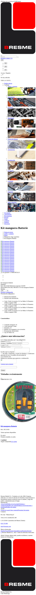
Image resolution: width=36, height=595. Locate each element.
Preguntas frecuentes (23, 510)
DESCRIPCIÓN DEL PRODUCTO (11, 287)
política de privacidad (18, 355)
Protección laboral (13, 139)
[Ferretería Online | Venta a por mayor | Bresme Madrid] (18, 53)
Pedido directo (8, 83)
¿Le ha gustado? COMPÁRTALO (10, 272)
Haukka (3, 531)
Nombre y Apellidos (6, 343)
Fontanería (11, 170)
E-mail (2, 345)
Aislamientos (11, 149)
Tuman (16, 531)
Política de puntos (11, 507)
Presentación (4, 293)
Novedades (7, 213)
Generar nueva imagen (7, 364)
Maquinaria (11, 118)
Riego (6, 235)
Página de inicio (8, 232)
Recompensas (8, 216)
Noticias (6, 222)
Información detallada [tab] (10, 297)
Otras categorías (12, 202)
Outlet (6, 219)
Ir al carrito (14, 441)
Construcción (11, 160)
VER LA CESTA (6, 80)
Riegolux (11, 531)
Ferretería (10, 107)
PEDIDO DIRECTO (6, 58)
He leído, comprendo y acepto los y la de (17, 355)
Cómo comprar (14, 510)
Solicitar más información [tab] (11, 298)
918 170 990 (4, 523)
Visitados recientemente (11, 374)
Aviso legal (4, 504)
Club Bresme (7, 214)
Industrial (10, 192)
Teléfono (3, 347)
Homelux (24, 531)
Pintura (10, 128)
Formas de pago (5, 510)
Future (7, 531)
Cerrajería (10, 181)
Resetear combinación (7, 292)
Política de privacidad (13, 504)
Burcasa (20, 531)
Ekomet (29, 531)
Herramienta (11, 97)
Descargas (7, 223)
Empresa (3, 341)
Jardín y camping (12, 86)
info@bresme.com (6, 526)
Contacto (6, 220)
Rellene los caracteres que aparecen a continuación (15, 358)
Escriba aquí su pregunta (7, 352)
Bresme (6, 217)
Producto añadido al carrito (8, 437)
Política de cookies (12, 505)
